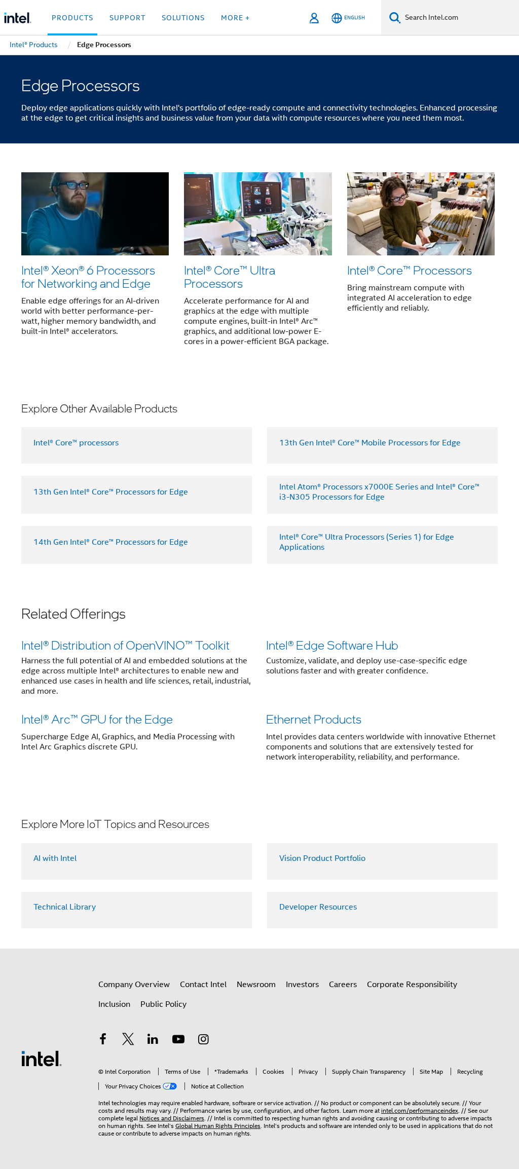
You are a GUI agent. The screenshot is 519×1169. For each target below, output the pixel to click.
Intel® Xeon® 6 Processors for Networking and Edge (88, 276)
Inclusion (114, 1004)
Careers (343, 984)
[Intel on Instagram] (203, 1041)
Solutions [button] (183, 17)
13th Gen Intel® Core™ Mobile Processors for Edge (370, 443)
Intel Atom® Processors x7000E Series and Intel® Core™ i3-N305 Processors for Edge (379, 492)
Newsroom (256, 984)
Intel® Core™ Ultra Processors (229, 276)
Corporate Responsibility (412, 984)
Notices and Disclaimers (171, 1118)
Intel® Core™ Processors (409, 270)
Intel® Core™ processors (76, 443)
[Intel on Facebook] (103, 1041)
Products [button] (72, 17)
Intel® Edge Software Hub (332, 645)
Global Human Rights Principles (218, 1125)
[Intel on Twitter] (128, 1041)
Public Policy (163, 1004)
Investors (302, 984)
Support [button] (127, 17)
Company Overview (134, 984)
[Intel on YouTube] (178, 1041)
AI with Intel (55, 858)
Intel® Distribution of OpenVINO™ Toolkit (125, 645)
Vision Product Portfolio (322, 858)
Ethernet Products (313, 719)
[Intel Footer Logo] (41, 1058)
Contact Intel (203, 984)
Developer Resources (318, 907)
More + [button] (235, 17)
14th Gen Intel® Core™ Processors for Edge (110, 542)
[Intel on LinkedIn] (153, 1041)
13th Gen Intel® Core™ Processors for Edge (110, 492)
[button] (259, 262)
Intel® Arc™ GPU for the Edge (97, 719)
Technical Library (64, 907)
